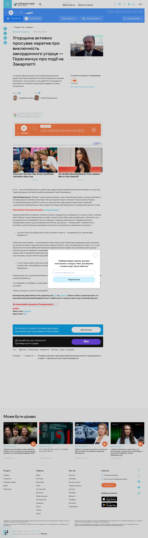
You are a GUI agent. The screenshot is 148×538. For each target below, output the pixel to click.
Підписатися (74, 279)
